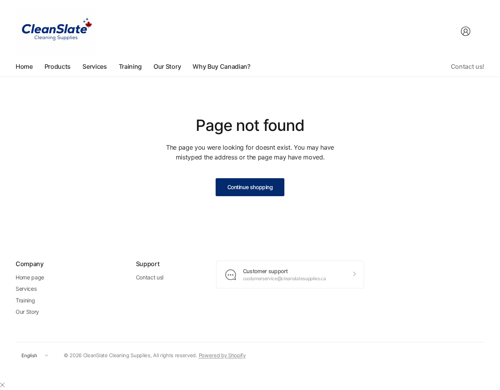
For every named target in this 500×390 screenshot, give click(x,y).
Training (25, 300)
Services (26, 288)
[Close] (2, 385)
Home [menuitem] (24, 66)
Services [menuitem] (94, 66)
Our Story (27, 311)
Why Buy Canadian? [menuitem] (221, 66)
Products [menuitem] (58, 66)
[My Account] (466, 31)
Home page (30, 277)
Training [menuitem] (130, 66)
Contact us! (467, 66)
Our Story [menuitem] (167, 66)
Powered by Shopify (222, 355)
